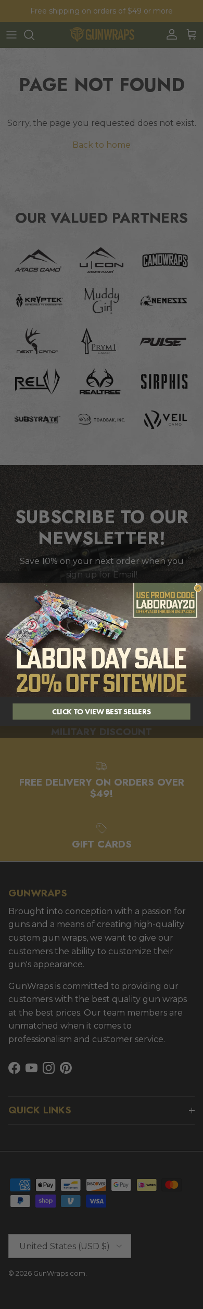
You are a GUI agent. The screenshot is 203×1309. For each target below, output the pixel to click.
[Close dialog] (198, 588)
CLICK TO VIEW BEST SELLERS (101, 711)
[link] (101, 640)
